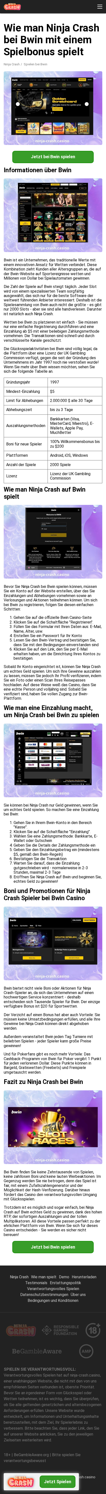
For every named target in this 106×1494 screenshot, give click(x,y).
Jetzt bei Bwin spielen (53, 156)
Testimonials (36, 1283)
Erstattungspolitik (65, 1283)
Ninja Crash (12, 64)
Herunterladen (84, 1277)
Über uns (78, 1294)
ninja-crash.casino (80, 1477)
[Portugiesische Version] (8, 81)
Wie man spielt (43, 1277)
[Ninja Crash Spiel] (12, 6)
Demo (64, 1277)
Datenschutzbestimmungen (44, 1294)
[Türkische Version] (85, 81)
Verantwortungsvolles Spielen (53, 1288)
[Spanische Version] (21, 81)
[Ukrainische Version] (21, 91)
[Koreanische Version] (73, 81)
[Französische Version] (47, 81)
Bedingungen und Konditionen (53, 1300)
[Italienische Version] (8, 91)
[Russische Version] (60, 81)
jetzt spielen (57, 1481)
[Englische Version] (34, 81)
